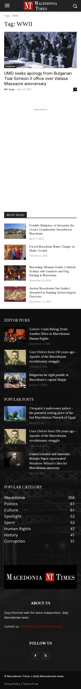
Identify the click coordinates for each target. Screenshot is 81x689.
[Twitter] (46, 656)
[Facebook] (35, 656)
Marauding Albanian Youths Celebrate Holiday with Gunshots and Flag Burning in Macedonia (52, 271)
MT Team (9, 89)
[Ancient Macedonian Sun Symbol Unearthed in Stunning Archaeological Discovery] (15, 294)
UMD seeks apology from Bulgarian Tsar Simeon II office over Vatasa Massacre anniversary (38, 78)
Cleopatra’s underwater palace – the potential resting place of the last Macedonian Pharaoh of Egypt (52, 413)
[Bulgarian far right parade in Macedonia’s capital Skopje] (15, 380)
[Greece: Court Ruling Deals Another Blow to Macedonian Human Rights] (15, 334)
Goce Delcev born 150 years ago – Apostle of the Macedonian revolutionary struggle (53, 356)
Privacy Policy (12, 684)
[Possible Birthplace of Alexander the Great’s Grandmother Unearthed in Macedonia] (15, 231)
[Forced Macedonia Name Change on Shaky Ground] (15, 252)
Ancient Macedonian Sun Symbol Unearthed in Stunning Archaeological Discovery (52, 292)
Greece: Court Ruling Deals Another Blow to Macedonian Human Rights (49, 333)
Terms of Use (30, 684)
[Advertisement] (40, 152)
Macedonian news (16, 617)
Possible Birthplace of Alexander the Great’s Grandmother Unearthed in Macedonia (51, 229)
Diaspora (10, 66)
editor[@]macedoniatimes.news (41, 626)
